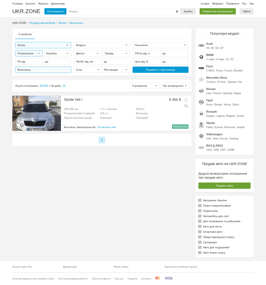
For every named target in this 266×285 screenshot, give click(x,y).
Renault (211, 111)
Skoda (62, 22)
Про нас (119, 278)
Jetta (215, 138)
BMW (210, 55)
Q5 (217, 47)
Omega (218, 104)
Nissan (211, 89)
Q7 (222, 47)
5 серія (220, 59)
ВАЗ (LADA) (214, 145)
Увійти (247, 11)
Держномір (58, 3)
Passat (224, 138)
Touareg (233, 138)
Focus (219, 70)
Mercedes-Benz (216, 77)
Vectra (227, 104)
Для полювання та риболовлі (221, 221)
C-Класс (211, 81)
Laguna (220, 115)
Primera (217, 93)
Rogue (237, 93)
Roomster (229, 127)
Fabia (209, 127)
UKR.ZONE (26, 11)
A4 (207, 47)
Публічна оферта (101, 278)
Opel (209, 100)
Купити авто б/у (22, 266)
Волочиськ (76, 22)
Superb (241, 127)
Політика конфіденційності (73, 278)
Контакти (146, 278)
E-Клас (222, 81)
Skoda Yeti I (73, 100)
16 (63, 85)
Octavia (218, 127)
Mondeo (238, 70)
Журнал (43, 3)
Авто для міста (212, 226)
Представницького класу (218, 237)
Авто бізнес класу (214, 252)
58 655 (44, 85)
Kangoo (210, 115)
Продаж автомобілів (42, 22)
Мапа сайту (121, 266)
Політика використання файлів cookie (33, 278)
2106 (216, 149)
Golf (208, 138)
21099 (230, 149)
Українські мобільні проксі (180, 266)
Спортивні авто (212, 231)
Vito (240, 81)
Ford (209, 66)
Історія (205, 3)
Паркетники (210, 210)
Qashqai (227, 93)
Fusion (228, 70)
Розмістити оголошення (218, 11)
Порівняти (232, 3)
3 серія (210, 59)
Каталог (30, 3)
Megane (230, 115)
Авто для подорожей (216, 247)
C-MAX (210, 70)
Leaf (208, 93)
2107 (223, 149)
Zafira (235, 104)
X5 (231, 59)
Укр (251, 3)
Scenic (240, 115)
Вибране (217, 3)
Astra (209, 104)
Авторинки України (215, 200)
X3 (227, 59)
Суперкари (210, 242)
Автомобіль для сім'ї (216, 216)
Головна (17, 3)
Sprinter (231, 81)
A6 (212, 47)
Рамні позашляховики (217, 205)
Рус (244, 3)
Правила (132, 278)
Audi (209, 43)
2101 (209, 149)
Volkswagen (214, 134)
